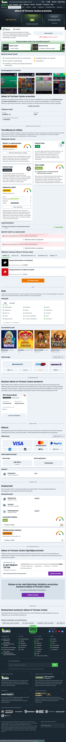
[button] (6, 29)
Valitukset (26, 4)
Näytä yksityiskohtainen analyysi (18, 153)
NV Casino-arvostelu (28, 623)
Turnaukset (46, 4)
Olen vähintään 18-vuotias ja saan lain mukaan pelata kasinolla (27, 669)
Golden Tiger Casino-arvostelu (10, 623)
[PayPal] (56, 443)
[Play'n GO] (40, 364)
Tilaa (54, 665)
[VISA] (18, 443)
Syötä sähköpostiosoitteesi (15, 663)
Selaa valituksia (18, 207)
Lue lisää (36, 740)
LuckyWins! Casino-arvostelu (45, 623)
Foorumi (32, 4)
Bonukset (15, 4)
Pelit (10, 4)
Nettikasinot (4, 4)
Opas (21, 4)
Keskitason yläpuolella (32, 24)
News (52, 4)
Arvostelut (39, 4)
